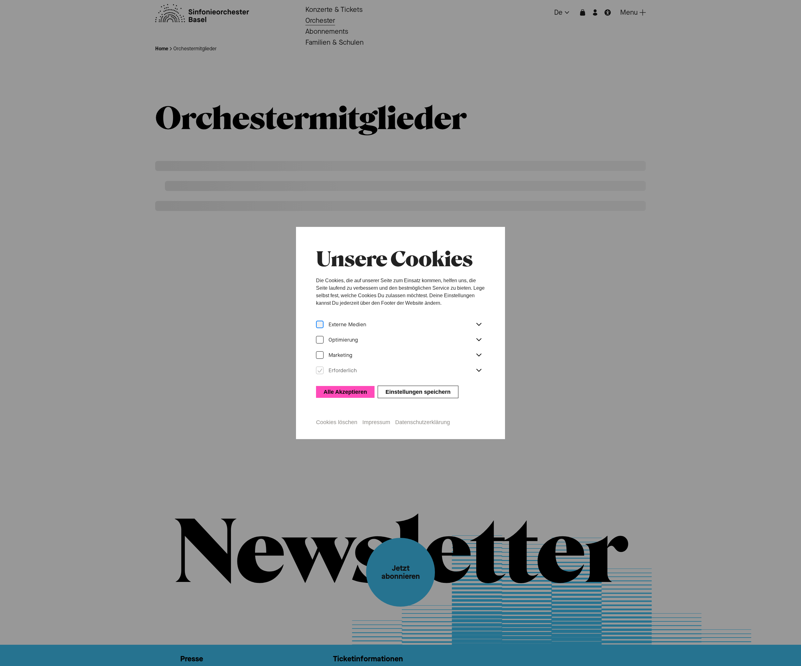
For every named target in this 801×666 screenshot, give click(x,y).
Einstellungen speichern (418, 392)
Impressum (376, 422)
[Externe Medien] (320, 324)
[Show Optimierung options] (478, 340)
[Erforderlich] (320, 370)
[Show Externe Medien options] (478, 324)
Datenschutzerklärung (422, 422)
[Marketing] (320, 355)
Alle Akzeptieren (345, 392)
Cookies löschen (336, 422)
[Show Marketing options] (478, 355)
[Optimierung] (320, 340)
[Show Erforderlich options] (478, 370)
